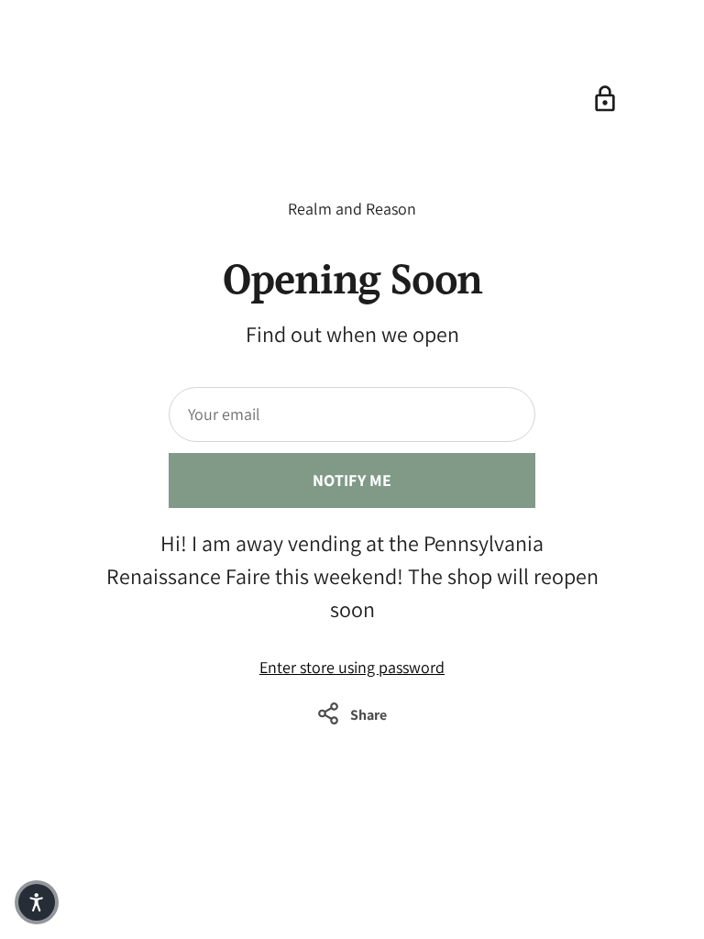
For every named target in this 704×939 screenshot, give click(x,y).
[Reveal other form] (605, 99)
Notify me (352, 480)
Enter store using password (352, 667)
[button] (37, 902)
